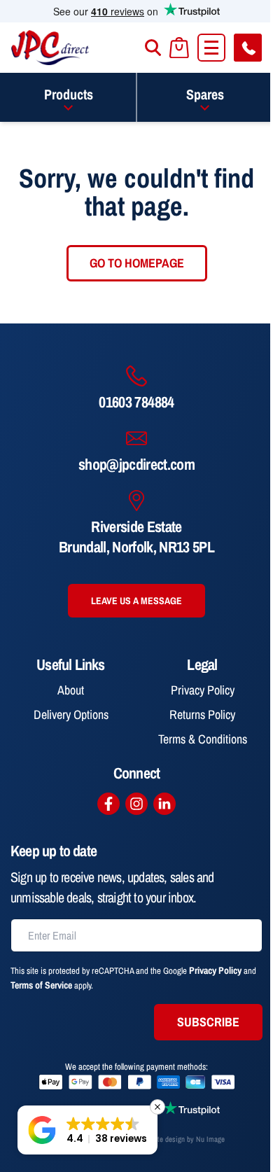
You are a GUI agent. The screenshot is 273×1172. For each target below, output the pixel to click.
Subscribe (208, 1022)
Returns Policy (202, 714)
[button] (88, 1129)
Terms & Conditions (202, 739)
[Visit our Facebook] (108, 804)
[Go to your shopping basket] (179, 48)
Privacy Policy (202, 690)
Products (68, 94)
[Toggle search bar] (153, 47)
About (70, 690)
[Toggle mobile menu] (211, 48)
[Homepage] (50, 47)
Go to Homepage (137, 263)
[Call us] (248, 48)
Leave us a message (136, 600)
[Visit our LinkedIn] (164, 804)
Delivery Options (71, 714)
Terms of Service (41, 985)
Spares (205, 94)
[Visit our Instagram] (136, 804)
